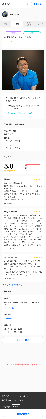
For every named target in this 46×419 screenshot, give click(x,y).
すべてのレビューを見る (12, 285)
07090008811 (9, 319)
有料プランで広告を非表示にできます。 (23, 364)
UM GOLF (6, 4)
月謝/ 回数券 (29, 24)
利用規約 (5, 396)
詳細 (5, 24)
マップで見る (9, 308)
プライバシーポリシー (21, 396)
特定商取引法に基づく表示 (13, 400)
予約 (17, 24)
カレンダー (40, 24)
